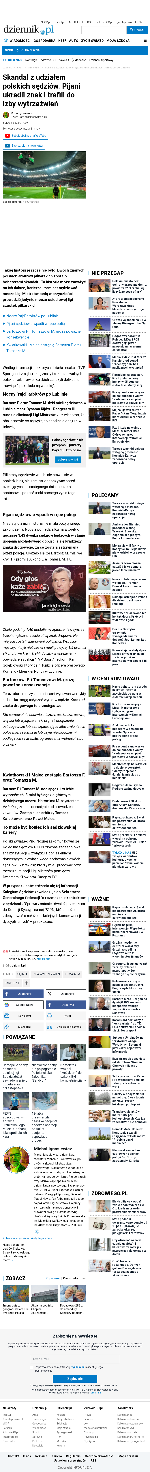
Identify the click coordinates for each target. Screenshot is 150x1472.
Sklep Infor (9, 1441)
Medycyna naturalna (96, 1427)
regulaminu (78, 1367)
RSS (93, 1460)
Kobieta (61, 1414)
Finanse (88, 1419)
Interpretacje (10, 1436)
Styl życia (89, 1441)
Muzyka (61, 1441)
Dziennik (7, 67)
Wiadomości (39, 1427)
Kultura (61, 1445)
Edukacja (62, 1423)
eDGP (6, 1423)
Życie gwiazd (64, 1432)
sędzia (22, 974)
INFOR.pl (45, 22)
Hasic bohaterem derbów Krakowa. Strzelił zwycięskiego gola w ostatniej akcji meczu (16, 1252)
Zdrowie (37, 1436)
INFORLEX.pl (76, 22)
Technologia (39, 1419)
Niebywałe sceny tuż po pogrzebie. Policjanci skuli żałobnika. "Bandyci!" (44, 1072)
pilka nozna (34, 67)
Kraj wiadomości (74, 1278)
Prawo (87, 1414)
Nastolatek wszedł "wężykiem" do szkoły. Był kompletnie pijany (73, 1072)
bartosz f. (12, 983)
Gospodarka (39, 1423)
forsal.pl (59, 22)
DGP (89, 22)
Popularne (52, 1278)
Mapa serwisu (128, 1456)
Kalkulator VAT (125, 1427)
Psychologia (91, 1436)
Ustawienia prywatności (70, 1460)
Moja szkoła (64, 1427)
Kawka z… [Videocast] (72, 60)
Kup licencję (43, 958)
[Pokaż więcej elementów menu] (145, 41)
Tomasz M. (72, 974)
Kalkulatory (125, 1408)
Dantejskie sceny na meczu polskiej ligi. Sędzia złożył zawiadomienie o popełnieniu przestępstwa (15, 1076)
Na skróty (9, 1408)
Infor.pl (7, 1414)
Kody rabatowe (65, 1419)
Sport (10, 50)
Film (59, 1436)
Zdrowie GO (48, 60)
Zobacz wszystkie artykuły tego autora (27, 1238)
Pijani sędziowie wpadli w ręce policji (36, 323)
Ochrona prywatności (99, 1456)
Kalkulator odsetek (128, 1432)
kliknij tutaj (96, 1392)
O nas (27, 1456)
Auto (35, 1414)
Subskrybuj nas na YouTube (29, 135)
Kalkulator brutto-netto (130, 1436)
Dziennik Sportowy (101, 60)
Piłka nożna (30, 50)
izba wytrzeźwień (46, 974)
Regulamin (73, 1456)
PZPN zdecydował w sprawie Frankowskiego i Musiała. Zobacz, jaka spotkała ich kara (15, 1124)
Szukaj (139, 30)
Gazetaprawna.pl (13, 1419)
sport (19, 67)
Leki (86, 1423)
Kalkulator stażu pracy (130, 1423)
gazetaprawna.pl (126, 22)
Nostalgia (31, 60)
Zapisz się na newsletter (27, 145)
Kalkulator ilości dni (128, 1419)
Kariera (57, 1456)
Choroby (89, 1432)
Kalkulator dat (125, 1414)
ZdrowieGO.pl (104, 22)
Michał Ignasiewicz (29, 115)
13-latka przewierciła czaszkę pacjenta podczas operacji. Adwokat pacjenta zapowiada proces (44, 1126)
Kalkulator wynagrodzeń (131, 1441)
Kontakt (13, 1456)
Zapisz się (75, 1379)
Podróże (37, 1441)
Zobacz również (68, 459)
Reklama (41, 1456)
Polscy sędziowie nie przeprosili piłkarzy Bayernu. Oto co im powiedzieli (68, 445)
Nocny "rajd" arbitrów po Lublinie (32, 316)
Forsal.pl (7, 1427)
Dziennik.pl (39, 1408)
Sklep (142, 22)
